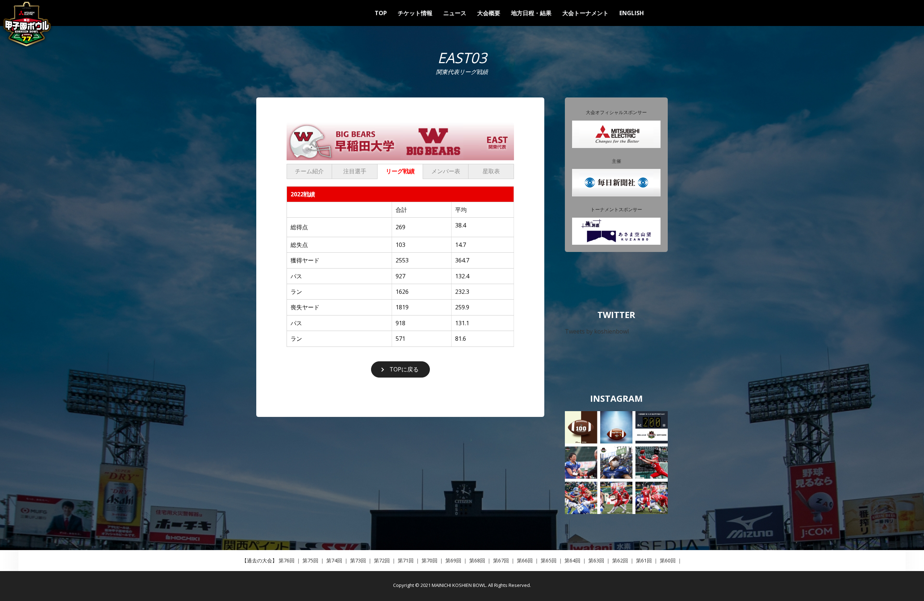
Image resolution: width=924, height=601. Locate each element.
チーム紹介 (309, 171)
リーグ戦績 (400, 171)
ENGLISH (631, 13)
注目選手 (354, 171)
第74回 (334, 560)
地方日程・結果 (531, 13)
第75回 (310, 560)
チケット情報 (415, 13)
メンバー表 (445, 171)
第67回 (501, 560)
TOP (381, 13)
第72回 (382, 560)
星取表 (491, 171)
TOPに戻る (404, 369)
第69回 (453, 560)
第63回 (596, 560)
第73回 (358, 560)
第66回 (525, 560)
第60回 (668, 560)
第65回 (549, 560)
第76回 (287, 560)
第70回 (429, 560)
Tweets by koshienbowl (597, 331)
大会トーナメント (585, 13)
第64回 (572, 560)
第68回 (477, 560)
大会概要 (488, 13)
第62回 (620, 560)
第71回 (406, 560)
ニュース (454, 13)
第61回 (644, 560)
